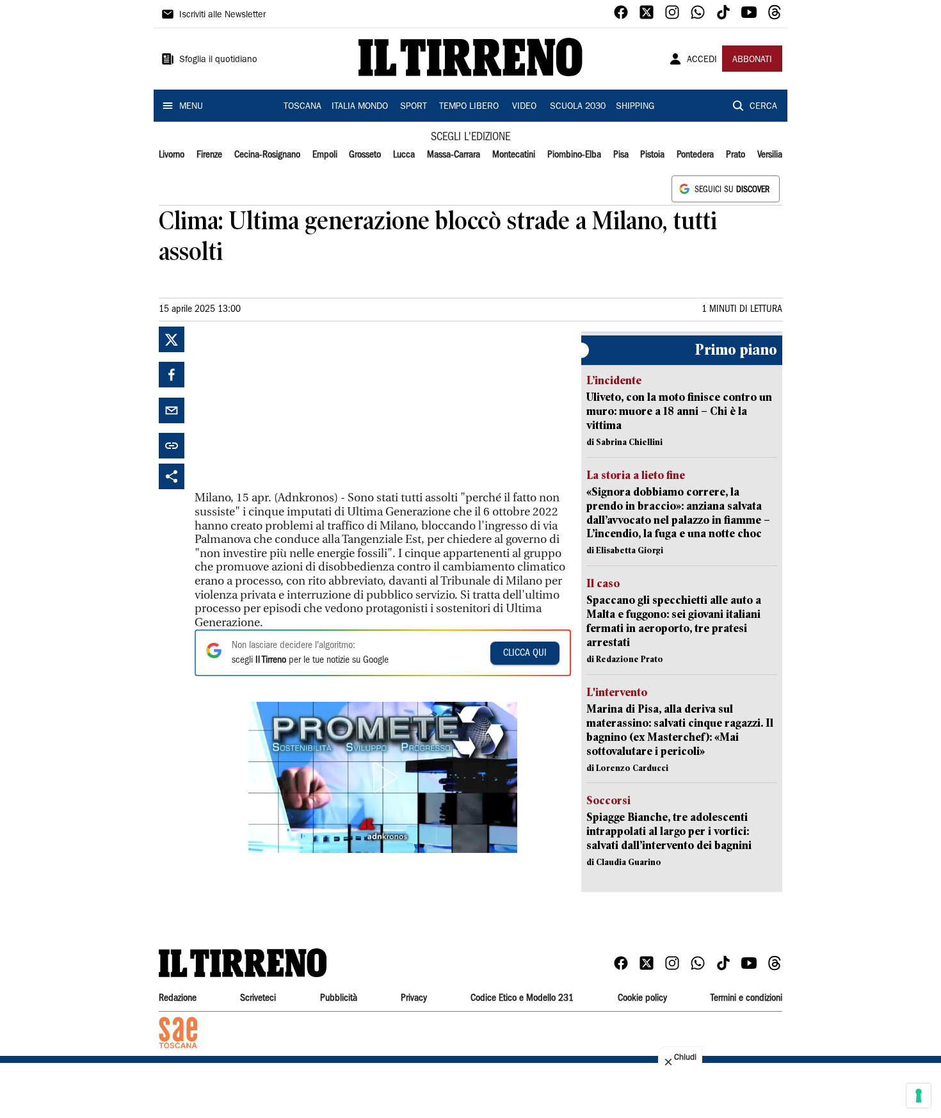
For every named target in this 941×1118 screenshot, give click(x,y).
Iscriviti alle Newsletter (222, 15)
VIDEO (524, 106)
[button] (383, 777)
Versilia (769, 154)
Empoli (324, 154)
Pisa (621, 154)
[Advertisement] (291, 407)
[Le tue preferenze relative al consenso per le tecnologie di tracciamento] (918, 1095)
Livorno (171, 154)
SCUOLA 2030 (578, 106)
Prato (735, 154)
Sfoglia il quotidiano (218, 60)
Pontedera (695, 154)
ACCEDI (702, 60)
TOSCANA (302, 106)
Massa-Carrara (453, 154)
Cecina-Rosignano (267, 154)
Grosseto (365, 154)
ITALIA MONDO (360, 106)
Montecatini (513, 154)
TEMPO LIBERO (469, 106)
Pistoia (652, 154)
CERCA (763, 106)
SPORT (413, 106)
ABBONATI (752, 60)
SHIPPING (635, 106)
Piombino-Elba (574, 154)
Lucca (404, 154)
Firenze (209, 154)
